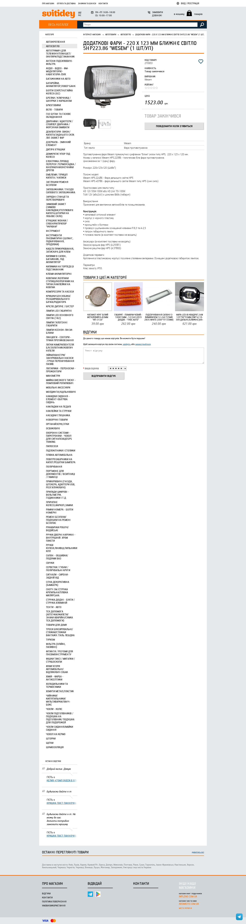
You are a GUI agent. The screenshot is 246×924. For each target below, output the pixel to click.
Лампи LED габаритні (59, 310)
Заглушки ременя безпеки (57, 183)
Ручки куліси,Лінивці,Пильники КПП (61, 548)
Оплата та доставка (66, 3)
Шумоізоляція (55, 747)
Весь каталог (58, 24)
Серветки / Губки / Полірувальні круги (58, 568)
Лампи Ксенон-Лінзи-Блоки (59, 331)
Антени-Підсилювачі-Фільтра (59, 62)
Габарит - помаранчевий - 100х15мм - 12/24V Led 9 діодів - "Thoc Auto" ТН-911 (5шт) (128, 317)
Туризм (50, 639)
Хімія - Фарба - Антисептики (54, 678)
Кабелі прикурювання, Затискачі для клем (60, 250)
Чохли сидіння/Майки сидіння (59, 728)
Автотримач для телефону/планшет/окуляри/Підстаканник (60, 53)
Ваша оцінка (92, 368)
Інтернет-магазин (92, 34)
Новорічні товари (57, 419)
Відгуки (46, 893)
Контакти (103, 3)
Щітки (49, 742)
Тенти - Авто (53, 607)
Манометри (53, 375)
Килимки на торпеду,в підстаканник (60, 268)
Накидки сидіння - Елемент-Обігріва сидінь (58, 399)
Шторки (51, 738)
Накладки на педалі (58, 406)
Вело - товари (54, 109)
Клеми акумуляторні (58, 273)
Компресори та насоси (60, 291)
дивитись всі (198, 852)
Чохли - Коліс (54, 709)
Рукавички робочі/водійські (57, 529)
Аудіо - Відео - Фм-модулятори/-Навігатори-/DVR (57, 71)
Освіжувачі (53, 428)
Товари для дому (56, 624)
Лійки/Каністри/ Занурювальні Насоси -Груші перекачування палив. (60, 359)
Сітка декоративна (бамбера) (57, 583)
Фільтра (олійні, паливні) (55, 645)
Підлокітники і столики (60, 450)
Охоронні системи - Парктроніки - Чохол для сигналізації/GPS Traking (59, 437)
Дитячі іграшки (55, 149)
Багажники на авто (58, 78)
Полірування (54, 466)
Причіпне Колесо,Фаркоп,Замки (59, 503)
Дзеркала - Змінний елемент (58, 143)
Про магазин (48, 3)
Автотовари (110, 34)
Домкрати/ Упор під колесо (58, 155)
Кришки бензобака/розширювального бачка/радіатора (58, 299)
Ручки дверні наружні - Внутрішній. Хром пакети (60, 537)
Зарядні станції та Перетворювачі (57, 198)
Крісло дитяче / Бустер (60, 306)
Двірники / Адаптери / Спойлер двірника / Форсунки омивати (59, 124)
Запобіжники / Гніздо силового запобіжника (60, 191)
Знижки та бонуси (87, 3)
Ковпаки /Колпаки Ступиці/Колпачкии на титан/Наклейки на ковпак (60, 282)
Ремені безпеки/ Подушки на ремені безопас (58, 520)
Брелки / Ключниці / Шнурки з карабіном (59, 99)
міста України (185, 908)
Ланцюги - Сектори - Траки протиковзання (60, 338)
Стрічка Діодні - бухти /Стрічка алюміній (60, 601)
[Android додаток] (98, 894)
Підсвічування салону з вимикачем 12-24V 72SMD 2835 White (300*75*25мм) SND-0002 (158, 317)
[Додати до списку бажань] (201, 61)
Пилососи (52, 446)
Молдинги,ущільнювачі (61, 391)
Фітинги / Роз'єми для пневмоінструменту (59, 653)
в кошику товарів (188, 14)
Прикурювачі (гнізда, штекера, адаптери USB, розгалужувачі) (60, 484)
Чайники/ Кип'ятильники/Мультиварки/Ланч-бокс (58, 700)
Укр (79, 12)
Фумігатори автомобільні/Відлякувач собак (57, 669)
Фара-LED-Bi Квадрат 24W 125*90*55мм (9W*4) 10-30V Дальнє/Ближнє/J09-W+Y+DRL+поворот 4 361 (189, 317)
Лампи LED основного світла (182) (59, 316)
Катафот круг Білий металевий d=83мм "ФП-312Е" (97, 317)
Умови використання (53, 905)
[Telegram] (90, 894)
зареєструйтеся (143, 344)
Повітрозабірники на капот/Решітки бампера (60, 460)
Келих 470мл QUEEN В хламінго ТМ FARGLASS (62, 780)
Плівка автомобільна (59, 454)
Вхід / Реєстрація (190, 3)
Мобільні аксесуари (58, 387)
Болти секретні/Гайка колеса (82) (59, 92)
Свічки (50, 562)
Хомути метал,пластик (60, 691)
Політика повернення (54, 901)
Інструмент (53, 231)
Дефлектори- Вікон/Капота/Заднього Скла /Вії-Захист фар (60, 134)
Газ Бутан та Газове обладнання (58, 115)
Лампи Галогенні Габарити (56, 324)
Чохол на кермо (55, 734)
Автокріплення (55, 41)
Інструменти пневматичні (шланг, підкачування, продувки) (59, 240)
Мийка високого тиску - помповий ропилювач (60, 381)
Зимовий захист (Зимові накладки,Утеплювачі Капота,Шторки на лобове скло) (59, 210)
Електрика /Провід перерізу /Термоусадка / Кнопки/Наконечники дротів (60, 165)
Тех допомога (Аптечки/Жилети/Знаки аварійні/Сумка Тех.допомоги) (59, 616)
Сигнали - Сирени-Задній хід (57, 576)
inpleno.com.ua (188, 896)
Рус (79, 15)
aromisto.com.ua (189, 903)
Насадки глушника (58, 415)
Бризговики (53, 105)
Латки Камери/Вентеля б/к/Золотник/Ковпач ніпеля (60, 347)
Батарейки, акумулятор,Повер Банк (60, 84)
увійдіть (127, 344)
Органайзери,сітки (57, 424)
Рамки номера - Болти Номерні (59, 511)
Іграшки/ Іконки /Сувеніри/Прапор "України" (57, 223)
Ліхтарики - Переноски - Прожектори (60, 370)
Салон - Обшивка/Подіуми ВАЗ (57, 557)
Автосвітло (53, 46)
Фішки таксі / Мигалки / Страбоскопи (60, 660)
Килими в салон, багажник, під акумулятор (56, 259)
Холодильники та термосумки (57, 685)
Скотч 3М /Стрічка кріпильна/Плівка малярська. (57, 592)
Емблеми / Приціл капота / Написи (56, 176)
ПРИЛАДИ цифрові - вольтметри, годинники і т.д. (57, 494)
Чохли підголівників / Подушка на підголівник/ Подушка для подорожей (60, 718)
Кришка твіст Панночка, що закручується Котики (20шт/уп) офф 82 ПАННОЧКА (62, 803)
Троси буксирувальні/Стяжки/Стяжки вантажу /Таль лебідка (60, 632)
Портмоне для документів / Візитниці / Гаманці (60, 474)
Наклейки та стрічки (58, 411)
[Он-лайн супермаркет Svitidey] (58, 14)
